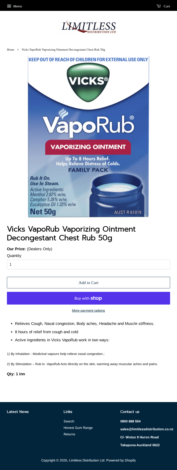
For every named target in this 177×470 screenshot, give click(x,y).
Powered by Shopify (121, 460)
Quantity (14, 255)
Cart (166, 6)
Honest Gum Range (78, 428)
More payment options (88, 310)
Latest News (18, 412)
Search (69, 421)
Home (10, 49)
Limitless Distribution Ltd (86, 460)
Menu (17, 6)
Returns (69, 434)
